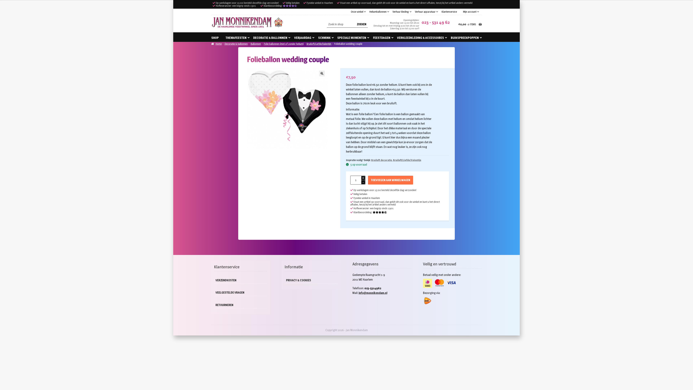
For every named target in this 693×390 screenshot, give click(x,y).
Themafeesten (236, 38)
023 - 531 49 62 (436, 22)
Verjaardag (302, 38)
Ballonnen (255, 43)
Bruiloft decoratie (381, 160)
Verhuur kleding (401, 11)
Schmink (324, 38)
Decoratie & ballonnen (270, 38)
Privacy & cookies (298, 280)
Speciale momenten (351, 38)
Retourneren (224, 305)
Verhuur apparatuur (425, 11)
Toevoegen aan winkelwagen (390, 180)
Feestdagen (381, 38)
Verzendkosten (225, 280)
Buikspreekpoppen (465, 38)
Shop (215, 38)
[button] (322, 73)
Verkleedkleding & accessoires (420, 38)
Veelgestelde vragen (229, 292)
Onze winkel (357, 11)
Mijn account (469, 11)
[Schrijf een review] (290, 5)
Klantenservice (449, 11)
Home (218, 43)
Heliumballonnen (378, 11)
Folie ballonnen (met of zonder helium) (284, 43)
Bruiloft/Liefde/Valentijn (318, 43)
